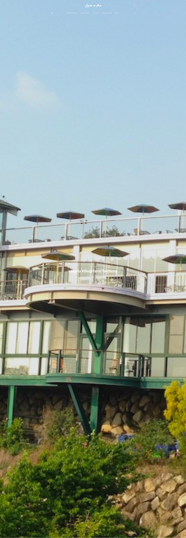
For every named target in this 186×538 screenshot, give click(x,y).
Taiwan (90, 266)
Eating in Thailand (72, 13)
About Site (96, 13)
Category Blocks (107, 13)
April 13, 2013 (90, 275)
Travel (95, 266)
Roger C (97, 275)
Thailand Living (85, 13)
